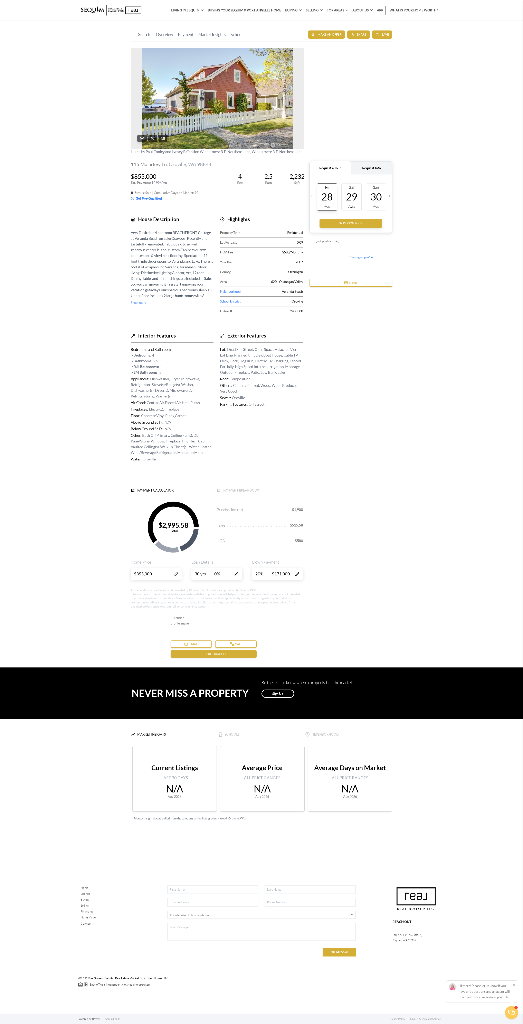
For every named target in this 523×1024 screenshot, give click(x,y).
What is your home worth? (414, 10)
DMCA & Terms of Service (425, 1019)
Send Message (339, 952)
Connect (86, 923)
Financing (87, 911)
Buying (85, 899)
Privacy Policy (397, 1019)
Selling (84, 905)
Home (84, 887)
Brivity (96, 1019)
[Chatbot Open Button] (511, 1012)
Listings (85, 893)
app (380, 10)
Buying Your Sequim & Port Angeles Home (244, 10)
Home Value (88, 917)
